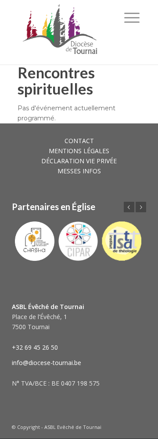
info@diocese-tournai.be (46, 362)
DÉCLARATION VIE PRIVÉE (79, 161)
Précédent (129, 207)
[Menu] (132, 17)
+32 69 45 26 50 (35, 347)
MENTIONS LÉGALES (79, 151)
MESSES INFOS (79, 171)
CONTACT (79, 141)
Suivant (141, 207)
